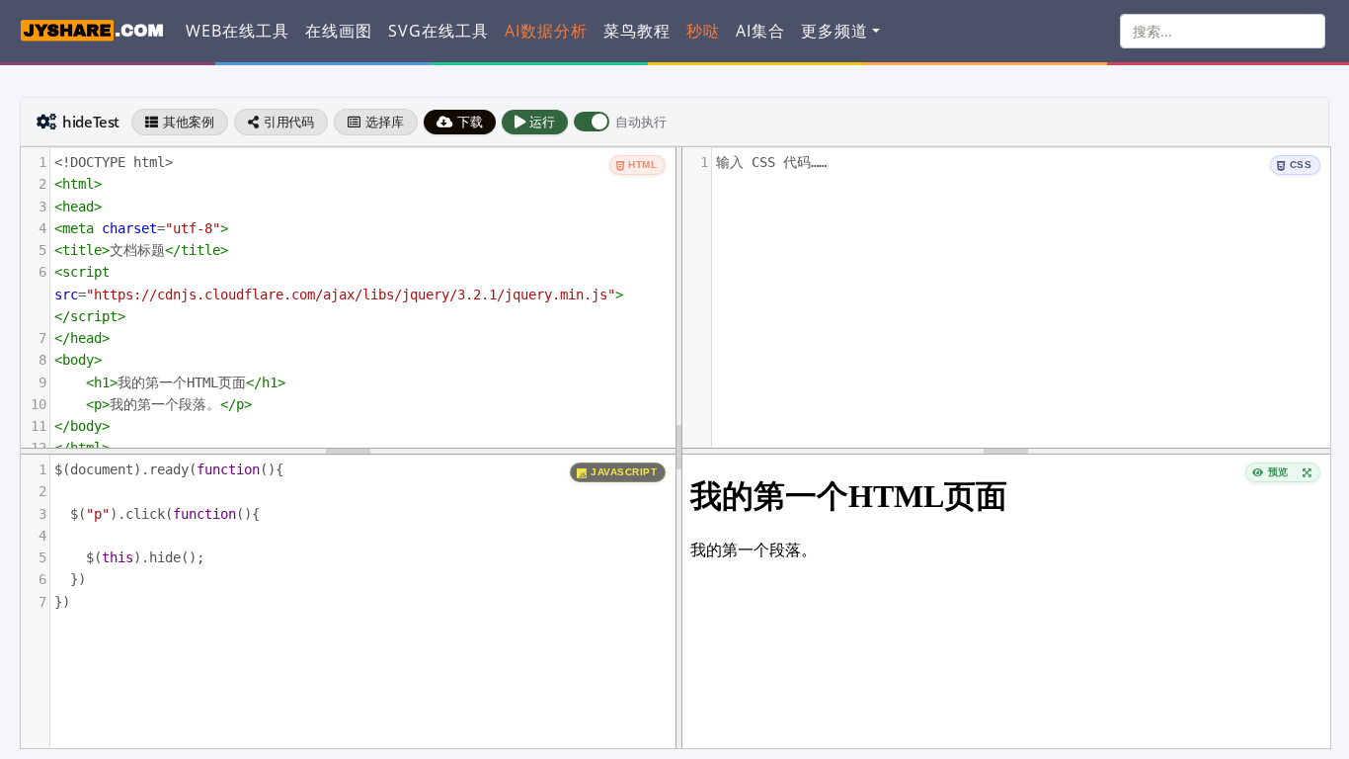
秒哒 (703, 31)
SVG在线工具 (438, 31)
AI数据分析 (546, 31)
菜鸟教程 (637, 31)
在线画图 (338, 31)
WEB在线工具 (237, 31)
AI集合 (760, 31)
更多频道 (834, 31)
